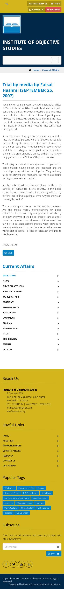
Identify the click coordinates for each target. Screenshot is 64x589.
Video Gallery (10, 507)
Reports (8, 512)
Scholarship (43, 507)
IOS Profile (9, 488)
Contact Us (9, 460)
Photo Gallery (27, 507)
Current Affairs (12, 451)
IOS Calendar (22, 512)
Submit (51, 553)
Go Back (8, 252)
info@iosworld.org (16, 411)
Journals (40, 502)
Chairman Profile (26, 488)
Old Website (9, 465)
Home (6, 435)
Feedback (8, 455)
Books (41, 488)
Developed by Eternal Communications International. (35, 584)
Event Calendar (40, 497)
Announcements (12, 445)
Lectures (8, 502)
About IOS (8, 440)
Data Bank (46, 493)
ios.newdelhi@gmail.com (19, 407)
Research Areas (11, 493)
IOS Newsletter (30, 493)
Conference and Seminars (16, 497)
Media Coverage (24, 502)
